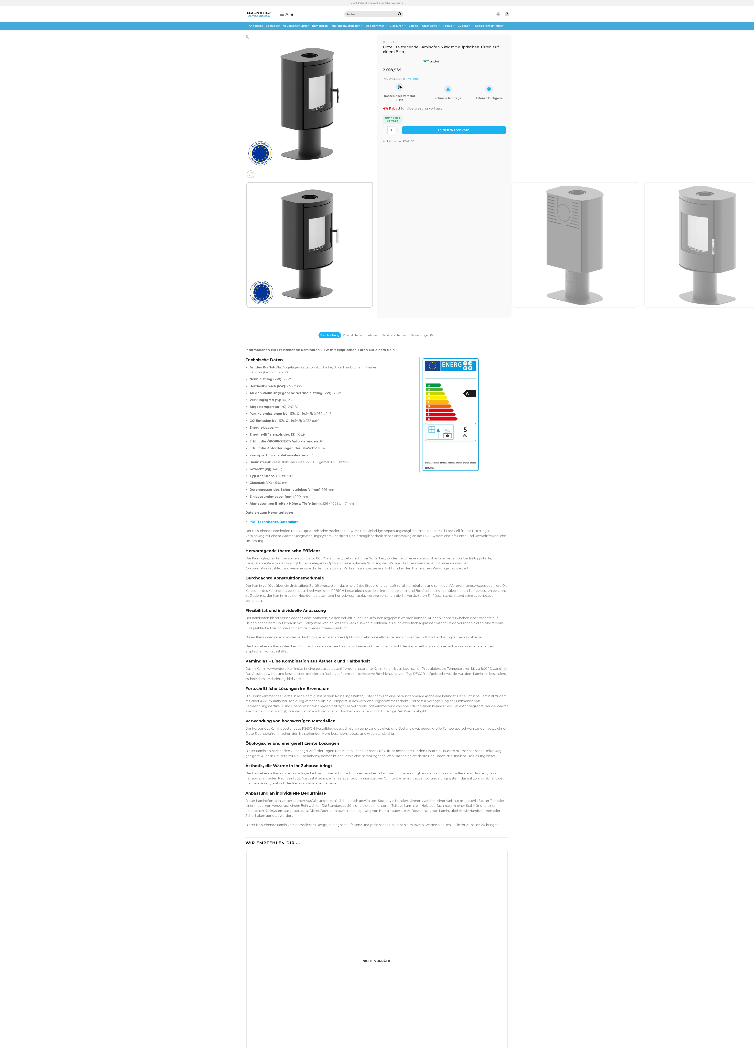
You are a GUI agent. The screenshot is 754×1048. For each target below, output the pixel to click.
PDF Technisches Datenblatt (274, 522)
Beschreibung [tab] (329, 335)
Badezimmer (375, 25)
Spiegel (414, 25)
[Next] (260, 172)
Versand (413, 78)
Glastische (429, 25)
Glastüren (396, 25)
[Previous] (247, 311)
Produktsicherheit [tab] (394, 335)
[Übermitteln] (400, 14)
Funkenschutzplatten (345, 25)
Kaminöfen (320, 25)
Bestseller (273, 25)
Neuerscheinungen (296, 25)
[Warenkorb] (507, 14)
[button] (286, 14)
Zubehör (464, 25)
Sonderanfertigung (489, 25)
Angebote (256, 25)
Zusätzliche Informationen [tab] (361, 335)
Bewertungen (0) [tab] (422, 335)
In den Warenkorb (453, 130)
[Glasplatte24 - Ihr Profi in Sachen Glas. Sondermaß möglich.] (259, 14)
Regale (447, 25)
